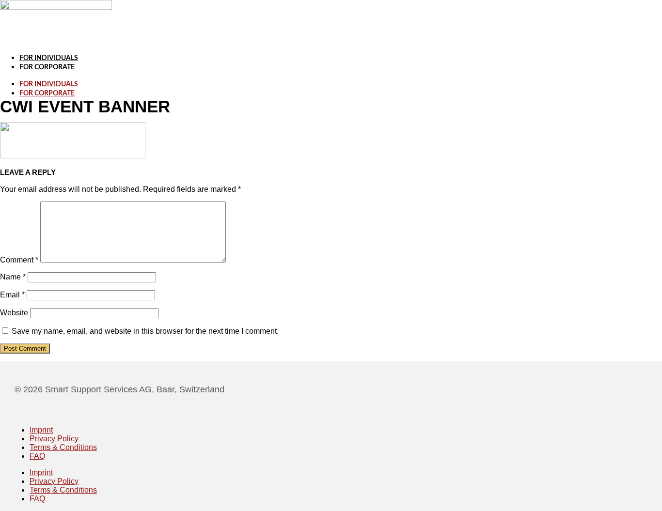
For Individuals (48, 58)
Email (12, 295)
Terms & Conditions (63, 447)
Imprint (41, 430)
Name (13, 277)
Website (14, 313)
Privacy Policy (54, 438)
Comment (19, 260)
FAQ (37, 456)
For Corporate (47, 67)
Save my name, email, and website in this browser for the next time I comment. (145, 331)
